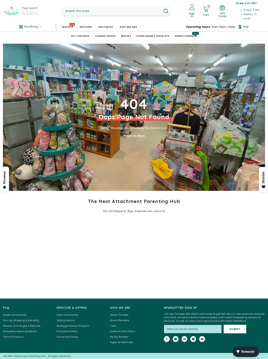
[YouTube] (202, 339)
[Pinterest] (184, 339)
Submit (235, 329)
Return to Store (134, 135)
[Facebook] (167, 339)
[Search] (116, 11)
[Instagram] (176, 339)
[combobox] (111, 11)
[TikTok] (193, 339)
